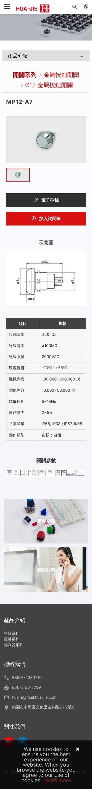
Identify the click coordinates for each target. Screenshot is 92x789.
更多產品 (46, 521)
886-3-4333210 (27, 677)
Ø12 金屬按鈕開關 (49, 85)
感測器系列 (13, 645)
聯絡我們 (46, 569)
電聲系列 (11, 639)
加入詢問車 (49, 218)
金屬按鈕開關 (61, 74)
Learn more (57, 780)
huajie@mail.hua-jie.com (34, 697)
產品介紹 (18, 56)
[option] (46, 139)
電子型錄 (49, 200)
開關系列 (25, 74)
